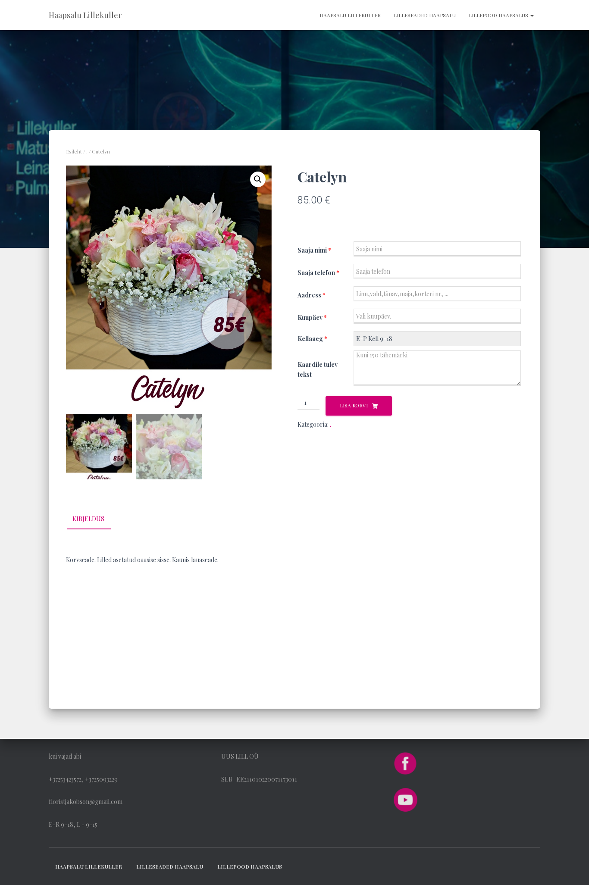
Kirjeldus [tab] (88, 519)
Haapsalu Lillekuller (350, 15)
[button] (258, 179)
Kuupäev (312, 317)
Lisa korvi (354, 405)
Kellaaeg (312, 339)
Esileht (74, 151)
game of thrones (88, 605)
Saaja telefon (318, 273)
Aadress (312, 295)
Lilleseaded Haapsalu (425, 15)
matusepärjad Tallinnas (97, 628)
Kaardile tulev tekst (318, 369)
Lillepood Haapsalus (499, 15)
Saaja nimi (314, 250)
